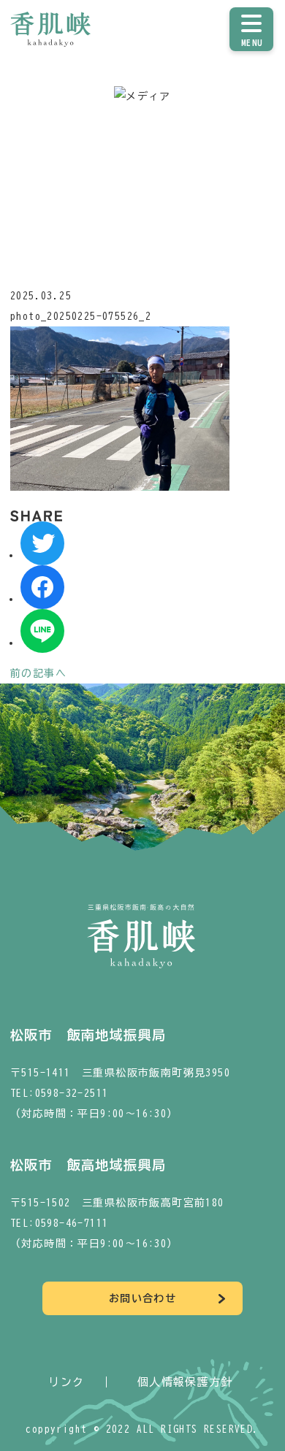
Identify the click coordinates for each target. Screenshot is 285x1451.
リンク (66, 1382)
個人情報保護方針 (185, 1382)
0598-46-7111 (72, 1223)
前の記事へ (38, 673)
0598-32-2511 (72, 1093)
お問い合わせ (142, 1298)
